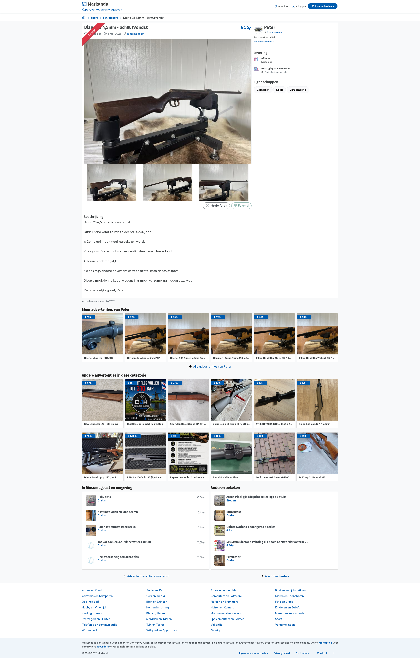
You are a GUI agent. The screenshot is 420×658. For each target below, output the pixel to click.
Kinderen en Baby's (287, 607)
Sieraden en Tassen (159, 619)
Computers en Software (226, 596)
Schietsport (110, 18)
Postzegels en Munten (96, 619)
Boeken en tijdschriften (290, 590)
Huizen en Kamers (222, 607)
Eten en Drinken (156, 602)
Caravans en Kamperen (97, 596)
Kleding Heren (155, 613)
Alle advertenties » (264, 41)
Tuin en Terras (155, 624)
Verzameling (298, 90)
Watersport (89, 630)
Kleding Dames (92, 613)
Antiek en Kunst (92, 590)
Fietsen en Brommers (224, 602)
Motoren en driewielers (226, 613)
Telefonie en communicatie (99, 624)
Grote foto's (219, 205)
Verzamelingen (285, 624)
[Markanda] (84, 18)
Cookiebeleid (303, 653)
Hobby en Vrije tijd (94, 607)
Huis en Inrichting (157, 607)
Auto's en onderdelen (224, 590)
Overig (215, 630)
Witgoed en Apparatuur (162, 630)
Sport (94, 18)
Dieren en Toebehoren (289, 596)
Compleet (263, 90)
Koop (279, 90)
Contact (322, 653)
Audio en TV (154, 590)
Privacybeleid (282, 653)
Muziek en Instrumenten (290, 613)
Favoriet (243, 205)
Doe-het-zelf (90, 602)
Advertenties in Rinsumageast (148, 576)
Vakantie (216, 624)
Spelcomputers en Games (227, 619)
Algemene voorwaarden (253, 653)
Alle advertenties (277, 576)
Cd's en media (155, 596)
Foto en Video (284, 602)
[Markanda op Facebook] (334, 653)
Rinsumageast (135, 33)
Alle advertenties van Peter (212, 366)
